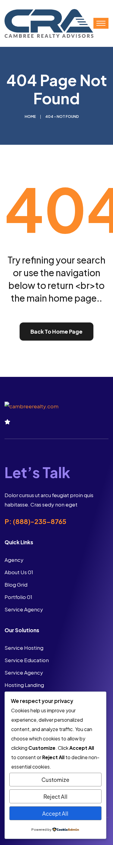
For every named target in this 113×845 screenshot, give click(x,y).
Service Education (27, 660)
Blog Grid (16, 584)
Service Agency (24, 609)
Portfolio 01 (18, 597)
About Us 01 (19, 572)
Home (30, 116)
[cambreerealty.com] (49, 22)
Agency (14, 559)
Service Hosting (24, 647)
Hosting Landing (24, 685)
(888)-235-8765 (39, 521)
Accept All (55, 813)
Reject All (55, 796)
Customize (55, 779)
